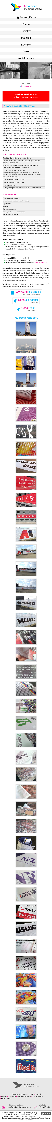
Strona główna (28, 17)
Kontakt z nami (26, 58)
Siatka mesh (26, 86)
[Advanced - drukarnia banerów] (26, 3)
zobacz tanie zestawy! (26, 96)
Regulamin (12, 1096)
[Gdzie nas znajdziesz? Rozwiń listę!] (28, 1077)
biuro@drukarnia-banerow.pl (18, 1107)
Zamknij (46, 1113)
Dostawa (26, 44)
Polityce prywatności (30, 1116)
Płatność (26, 37)
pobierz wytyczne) (41, 262)
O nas (26, 51)
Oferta (26, 24)
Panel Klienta (5, 1098)
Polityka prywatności (24, 1096)
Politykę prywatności (26, 1120)
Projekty (26, 31)
